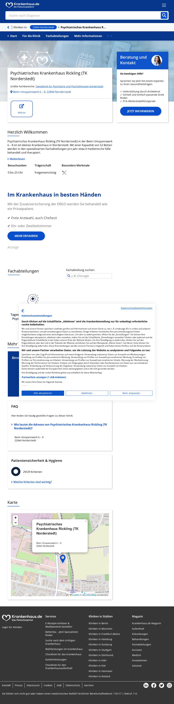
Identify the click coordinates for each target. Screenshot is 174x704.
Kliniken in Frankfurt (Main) (104, 634)
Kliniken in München (100, 628)
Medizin (136, 655)
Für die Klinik (31, 36)
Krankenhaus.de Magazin (146, 623)
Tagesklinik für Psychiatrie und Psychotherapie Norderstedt (69, 86)
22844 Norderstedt (43, 27)
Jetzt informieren (140, 111)
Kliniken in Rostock (99, 676)
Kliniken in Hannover (100, 671)
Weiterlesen (17, 159)
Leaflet (75, 594)
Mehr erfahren (26, 236)
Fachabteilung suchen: (80, 270)
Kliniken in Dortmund (101, 655)
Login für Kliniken (12, 627)
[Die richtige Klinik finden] (8, 27)
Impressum (33, 685)
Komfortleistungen (56, 659)
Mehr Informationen (88, 36)
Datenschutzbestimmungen (136, 308)
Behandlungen (140, 639)
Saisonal (137, 665)
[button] (63, 559)
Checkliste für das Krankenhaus (63, 654)
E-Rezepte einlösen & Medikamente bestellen (58, 625)
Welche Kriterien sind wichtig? (32, 482)
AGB (59, 685)
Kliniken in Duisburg (100, 644)
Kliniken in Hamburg (100, 639)
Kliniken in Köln (98, 660)
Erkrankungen (140, 634)
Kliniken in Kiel (97, 665)
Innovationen (139, 660)
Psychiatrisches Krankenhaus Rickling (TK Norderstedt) (84, 27)
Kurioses (137, 649)
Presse (18, 685)
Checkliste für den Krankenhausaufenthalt (58, 666)
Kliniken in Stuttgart (100, 649)
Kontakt (6, 685)
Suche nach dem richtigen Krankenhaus (60, 642)
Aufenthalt (138, 628)
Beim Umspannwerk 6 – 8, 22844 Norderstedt (41, 92)
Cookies (48, 685)
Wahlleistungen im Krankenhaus (64, 649)
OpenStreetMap (89, 594)
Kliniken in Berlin (98, 623)
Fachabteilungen (57, 36)
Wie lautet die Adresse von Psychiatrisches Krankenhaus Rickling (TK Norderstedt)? (60, 426)
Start (13, 36)
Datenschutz (73, 685)
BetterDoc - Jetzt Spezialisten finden (61, 633)
